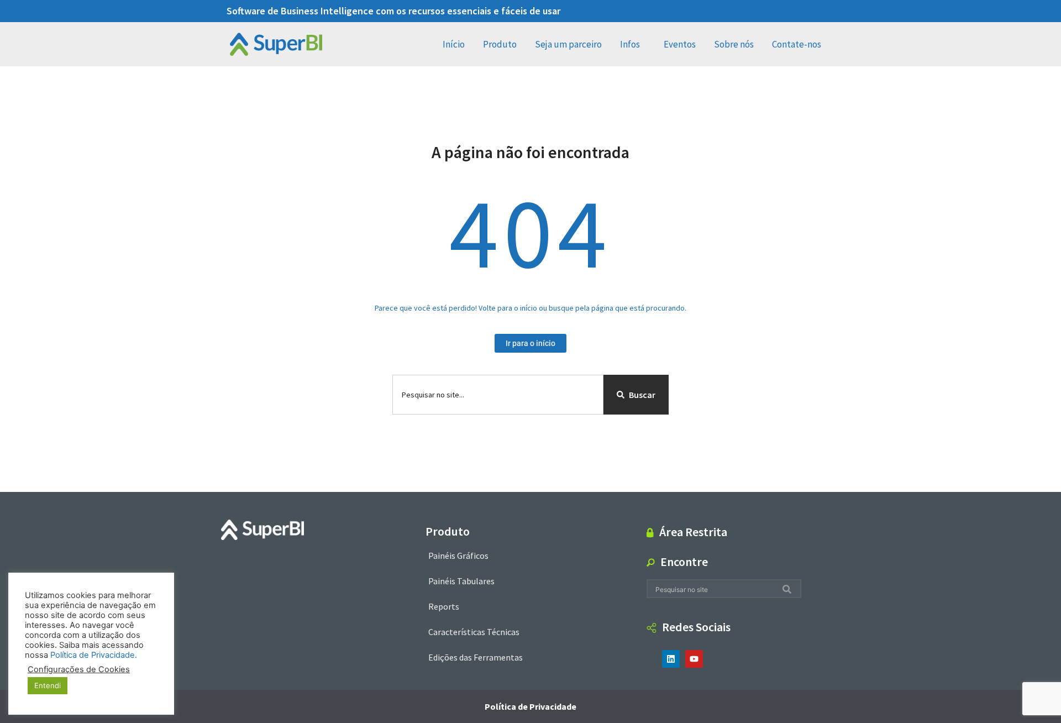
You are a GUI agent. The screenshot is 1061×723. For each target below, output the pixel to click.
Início (454, 44)
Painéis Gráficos (458, 555)
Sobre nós (734, 44)
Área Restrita (693, 531)
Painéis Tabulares (461, 580)
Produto (500, 44)
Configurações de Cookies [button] (79, 669)
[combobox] (497, 395)
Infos (630, 44)
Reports (443, 606)
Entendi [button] (47, 685)
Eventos (680, 44)
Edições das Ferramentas (475, 657)
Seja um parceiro (568, 44)
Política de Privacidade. (93, 655)
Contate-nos (796, 44)
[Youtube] (694, 659)
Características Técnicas (473, 631)
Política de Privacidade (530, 706)
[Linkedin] (671, 659)
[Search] (789, 589)
